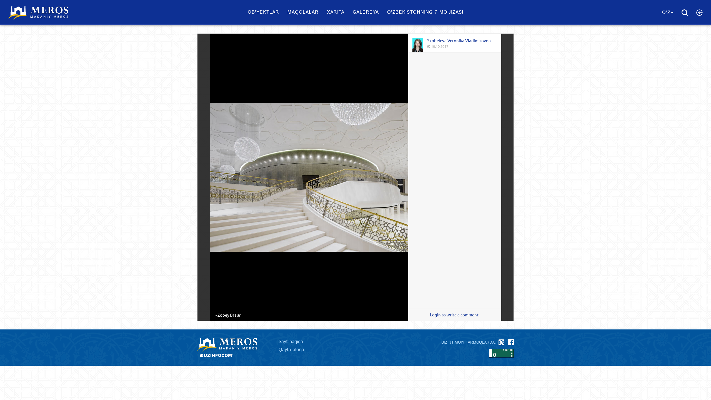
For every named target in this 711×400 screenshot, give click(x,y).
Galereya (366, 12)
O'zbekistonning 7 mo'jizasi (425, 12)
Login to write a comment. (455, 314)
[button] (699, 12)
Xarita (335, 12)
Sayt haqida (291, 341)
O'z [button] (666, 12)
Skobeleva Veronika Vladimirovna (459, 40)
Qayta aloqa (291, 349)
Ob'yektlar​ (263, 12)
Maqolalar (303, 12)
